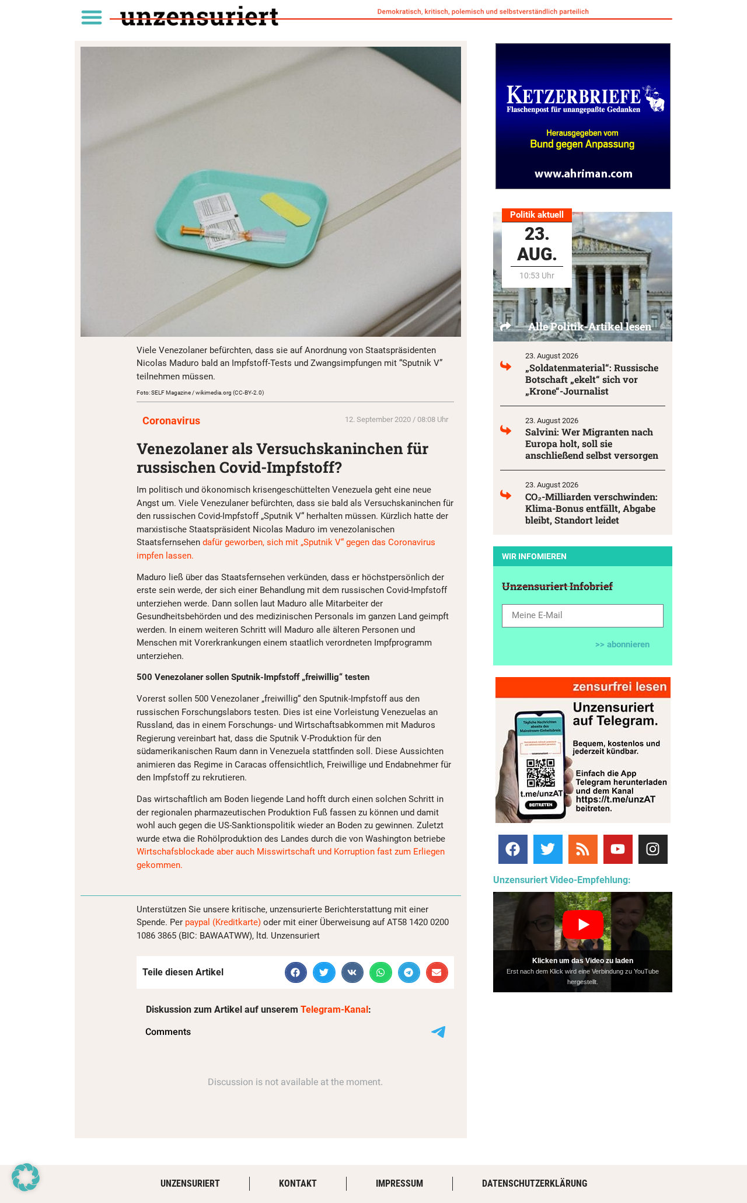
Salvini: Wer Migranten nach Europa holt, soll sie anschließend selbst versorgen (591, 443)
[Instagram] (653, 849)
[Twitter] (548, 849)
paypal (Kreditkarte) (223, 922)
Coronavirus (171, 420)
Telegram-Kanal (334, 1009)
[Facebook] (513, 849)
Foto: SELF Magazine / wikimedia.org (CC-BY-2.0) (200, 392)
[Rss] (583, 849)
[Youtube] (618, 849)
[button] (91, 16)
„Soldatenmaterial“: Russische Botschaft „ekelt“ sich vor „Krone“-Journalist (591, 379)
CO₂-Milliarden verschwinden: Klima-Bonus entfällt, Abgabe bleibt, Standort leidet (591, 508)
